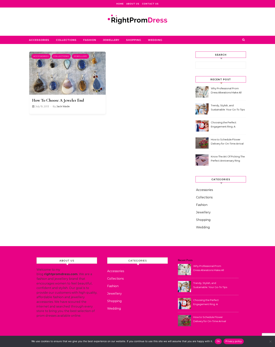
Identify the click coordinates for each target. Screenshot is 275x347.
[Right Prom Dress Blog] (137, 20)
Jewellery (111, 39)
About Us (132, 3)
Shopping (133, 39)
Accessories (39, 39)
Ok (218, 341)
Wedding (155, 39)
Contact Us (150, 3)
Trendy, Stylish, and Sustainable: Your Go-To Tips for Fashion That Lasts (228, 108)
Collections (66, 39)
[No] (270, 341)
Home (120, 3)
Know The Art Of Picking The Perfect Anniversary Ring (228, 158)
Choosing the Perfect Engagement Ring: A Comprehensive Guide (224, 125)
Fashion (89, 39)
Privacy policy (233, 341)
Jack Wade (63, 106)
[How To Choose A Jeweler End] (67, 73)
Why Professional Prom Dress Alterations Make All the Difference (226, 91)
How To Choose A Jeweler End (58, 100)
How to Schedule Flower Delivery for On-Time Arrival (227, 141)
